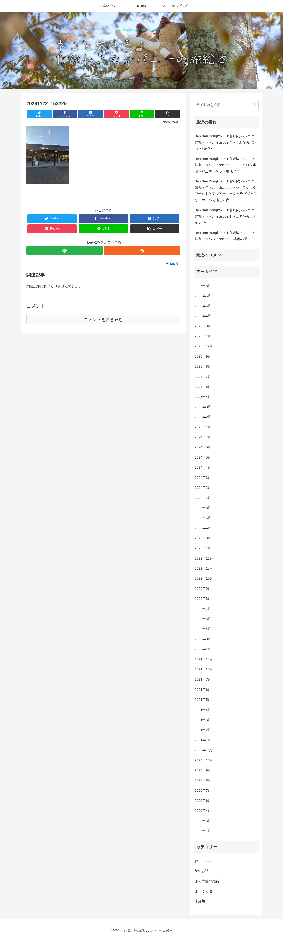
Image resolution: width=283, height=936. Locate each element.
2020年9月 (203, 770)
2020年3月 (203, 821)
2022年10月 (204, 578)
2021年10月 (204, 669)
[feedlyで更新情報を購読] (64, 250)
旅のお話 (201, 871)
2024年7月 (203, 437)
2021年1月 (203, 740)
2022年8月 (203, 599)
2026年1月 (203, 336)
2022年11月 (204, 568)
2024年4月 (203, 467)
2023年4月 (203, 528)
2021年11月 (204, 659)
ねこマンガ (203, 861)
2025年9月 (203, 356)
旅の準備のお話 (207, 881)
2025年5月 (203, 387)
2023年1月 (203, 548)
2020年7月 (203, 790)
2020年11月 (204, 750)
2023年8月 (203, 508)
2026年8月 (203, 286)
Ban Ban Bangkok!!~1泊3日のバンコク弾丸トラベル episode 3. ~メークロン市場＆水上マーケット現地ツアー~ (225, 165)
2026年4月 (203, 316)
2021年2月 (203, 730)
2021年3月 (203, 720)
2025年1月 (203, 427)
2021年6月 (203, 689)
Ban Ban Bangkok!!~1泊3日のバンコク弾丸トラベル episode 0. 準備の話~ (225, 236)
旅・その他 (203, 891)
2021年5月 (203, 700)
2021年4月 (203, 710)
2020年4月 (203, 810)
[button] (254, 105)
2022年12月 (204, 558)
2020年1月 (203, 831)
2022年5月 (203, 619)
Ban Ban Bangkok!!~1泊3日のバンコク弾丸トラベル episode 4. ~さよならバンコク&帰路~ (225, 142)
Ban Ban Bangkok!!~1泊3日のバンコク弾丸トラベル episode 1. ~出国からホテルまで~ (225, 216)
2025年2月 (203, 417)
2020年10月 (204, 760)
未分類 (200, 901)
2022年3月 (203, 639)
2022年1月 (203, 649)
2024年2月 (203, 488)
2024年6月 (203, 447)
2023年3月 (203, 538)
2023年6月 (203, 518)
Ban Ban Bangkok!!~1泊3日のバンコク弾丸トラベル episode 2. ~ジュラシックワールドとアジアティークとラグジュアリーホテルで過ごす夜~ (226, 190)
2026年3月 (203, 326)
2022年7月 (203, 609)
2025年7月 (203, 376)
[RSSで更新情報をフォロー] (142, 250)
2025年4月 (203, 397)
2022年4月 (203, 629)
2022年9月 (203, 589)
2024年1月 (203, 498)
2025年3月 (203, 407)
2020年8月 (203, 780)
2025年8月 (203, 366)
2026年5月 (203, 306)
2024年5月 (203, 457)
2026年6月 (203, 296)
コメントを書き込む (103, 319)
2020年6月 (203, 800)
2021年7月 (203, 679)
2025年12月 (204, 346)
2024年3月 (203, 477)
